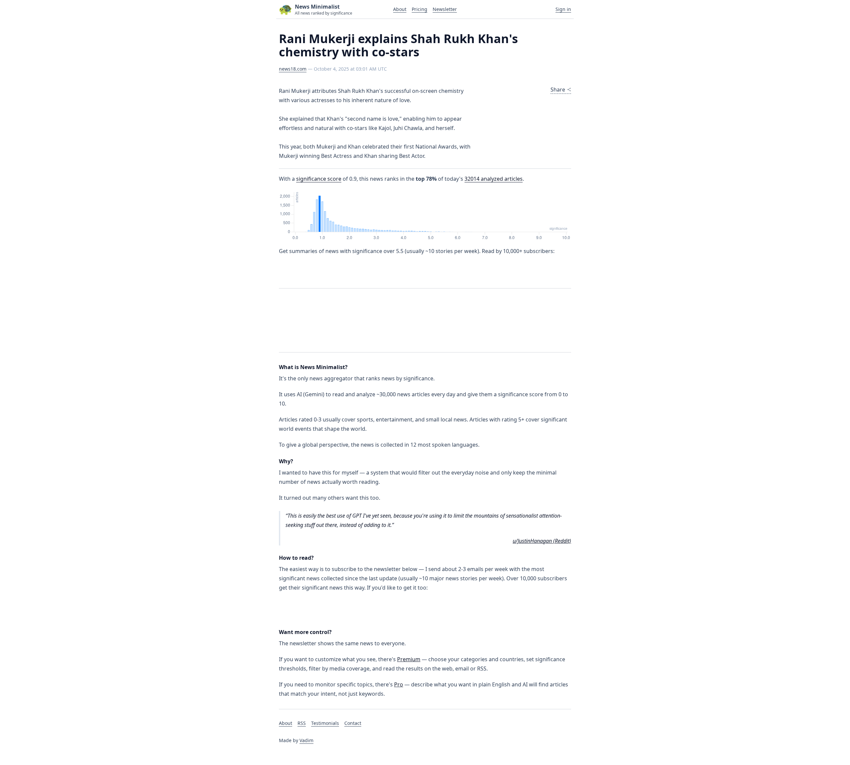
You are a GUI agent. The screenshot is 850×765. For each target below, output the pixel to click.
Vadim (306, 740)
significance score (318, 178)
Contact (352, 723)
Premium (408, 659)
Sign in (563, 9)
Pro (398, 684)
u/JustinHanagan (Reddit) (542, 540)
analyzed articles (494, 178)
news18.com (292, 69)
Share (558, 89)
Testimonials (325, 723)
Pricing (419, 9)
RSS (302, 723)
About (399, 9)
